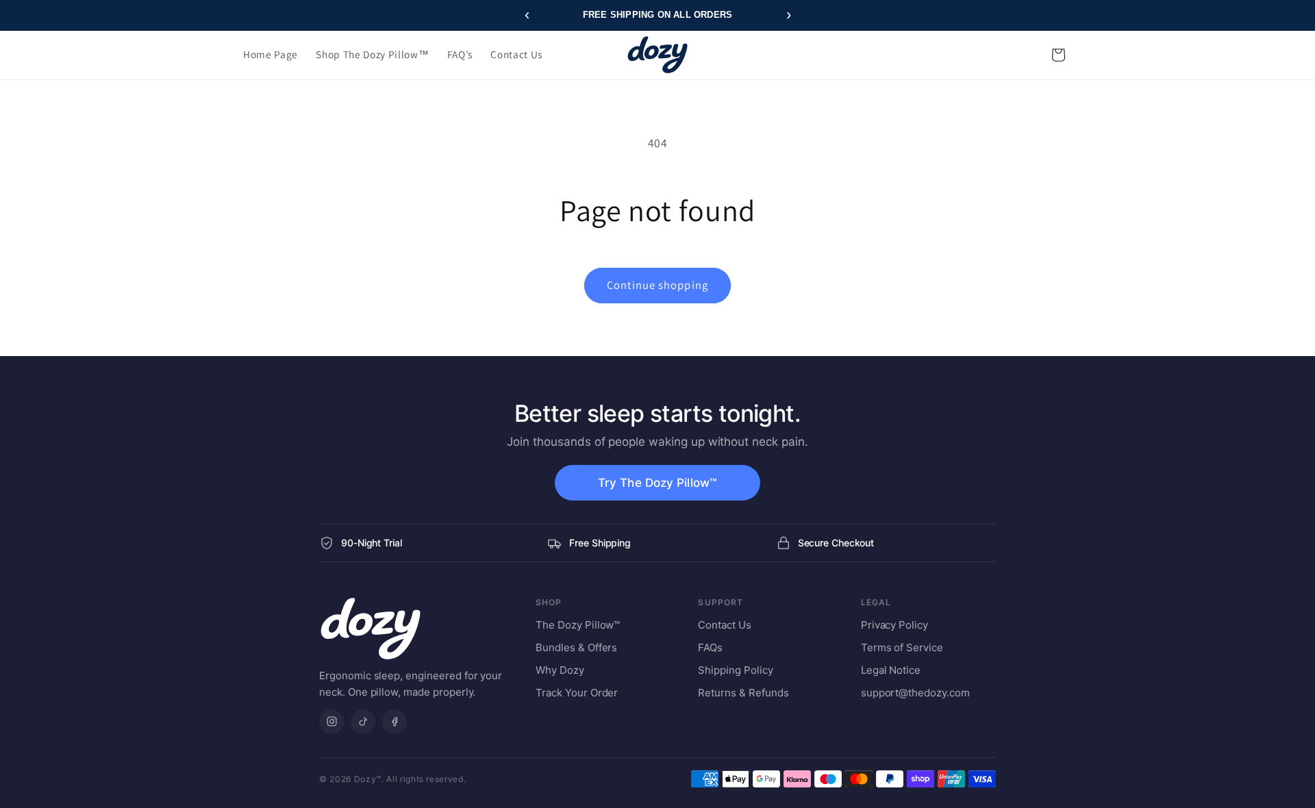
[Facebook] (394, 721)
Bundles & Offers (576, 647)
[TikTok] (363, 721)
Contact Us (724, 624)
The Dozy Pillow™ (578, 624)
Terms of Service (902, 647)
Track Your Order (577, 692)
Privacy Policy (894, 624)
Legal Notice (890, 670)
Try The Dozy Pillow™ (657, 483)
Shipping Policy (735, 670)
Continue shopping (657, 284)
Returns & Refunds (743, 692)
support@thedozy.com (915, 692)
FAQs (710, 647)
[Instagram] (331, 721)
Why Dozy (560, 670)
